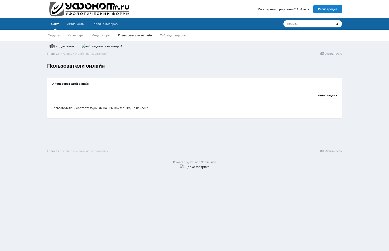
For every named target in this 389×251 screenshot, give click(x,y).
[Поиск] (337, 23)
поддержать (65, 46)
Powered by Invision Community (194, 162)
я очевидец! (113, 46)
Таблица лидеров (173, 35)
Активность (75, 24)
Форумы (54, 35)
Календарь (76, 35)
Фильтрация (327, 95)
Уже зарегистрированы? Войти (283, 9)
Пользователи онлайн (135, 35)
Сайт (55, 24)
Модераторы (101, 35)
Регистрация (327, 9)
